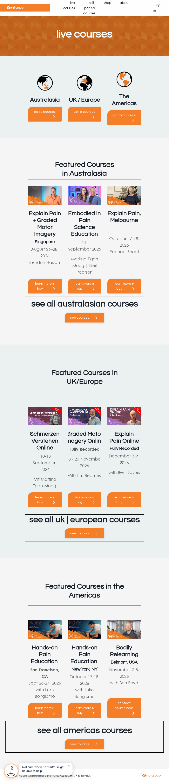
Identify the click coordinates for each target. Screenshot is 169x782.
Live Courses (69, 5)
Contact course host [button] (124, 705)
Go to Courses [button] (45, 111)
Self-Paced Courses (89, 7)
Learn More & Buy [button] (84, 286)
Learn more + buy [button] (44, 500)
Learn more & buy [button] (45, 710)
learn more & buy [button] (45, 286)
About (124, 2)
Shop (107, 2)
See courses (79, 317)
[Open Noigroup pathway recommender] (11, 770)
